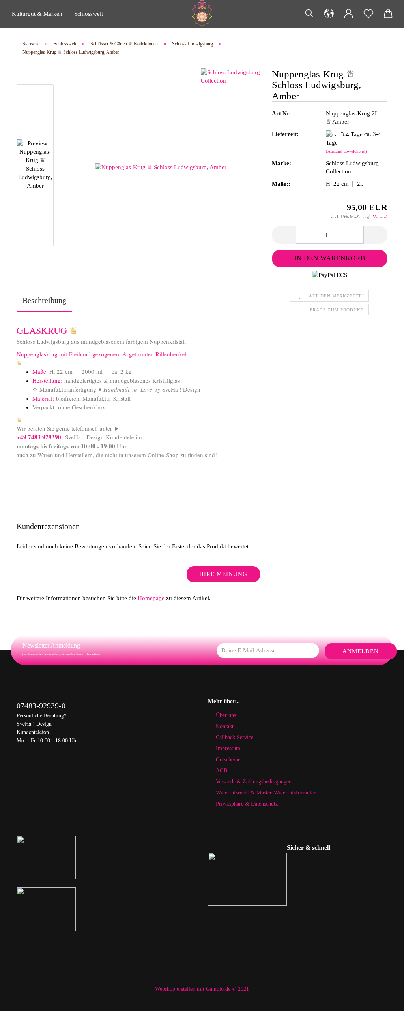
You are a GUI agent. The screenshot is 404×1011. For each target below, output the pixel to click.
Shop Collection (31, 41)
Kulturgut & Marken (37, 14)
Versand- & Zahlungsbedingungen (254, 782)
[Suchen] (309, 14)
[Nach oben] (382, 999)
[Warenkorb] (388, 14)
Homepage (151, 598)
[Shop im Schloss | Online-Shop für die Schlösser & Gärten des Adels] (201, 14)
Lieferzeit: (285, 134)
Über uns (226, 715)
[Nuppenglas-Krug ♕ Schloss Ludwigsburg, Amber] (160, 167)
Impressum (228, 748)
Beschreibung (44, 300)
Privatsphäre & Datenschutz (247, 804)
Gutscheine (228, 759)
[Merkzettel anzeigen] (368, 14)
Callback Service (234, 737)
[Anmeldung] (349, 14)
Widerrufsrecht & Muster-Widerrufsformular (266, 793)
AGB (221, 771)
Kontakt (225, 726)
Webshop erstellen (175, 989)
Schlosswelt (88, 14)
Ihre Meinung (223, 574)
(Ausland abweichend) (346, 151)
